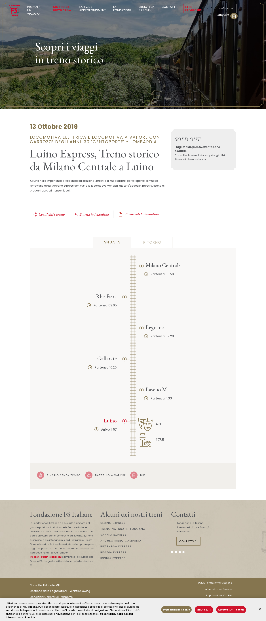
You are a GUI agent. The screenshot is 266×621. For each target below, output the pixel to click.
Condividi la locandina (142, 214)
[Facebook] (172, 552)
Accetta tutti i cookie (231, 609)
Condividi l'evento (52, 214)
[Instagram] (176, 552)
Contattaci (188, 541)
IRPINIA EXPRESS (113, 558)
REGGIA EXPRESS (113, 552)
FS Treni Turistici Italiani (46, 557)
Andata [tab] (112, 242)
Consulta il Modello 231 (45, 585)
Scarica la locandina (94, 214)
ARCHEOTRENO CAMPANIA (121, 540)
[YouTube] (180, 552)
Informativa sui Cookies (218, 589)
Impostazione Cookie (219, 595)
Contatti (169, 7)
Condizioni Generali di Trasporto (51, 597)
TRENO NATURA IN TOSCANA (122, 529)
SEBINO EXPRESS (113, 523)
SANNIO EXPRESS (113, 534)
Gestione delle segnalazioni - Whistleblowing (60, 591)
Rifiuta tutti (204, 609)
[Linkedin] (183, 552)
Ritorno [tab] (152, 242)
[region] (133, 609)
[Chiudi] (260, 609)
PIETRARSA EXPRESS (116, 546)
